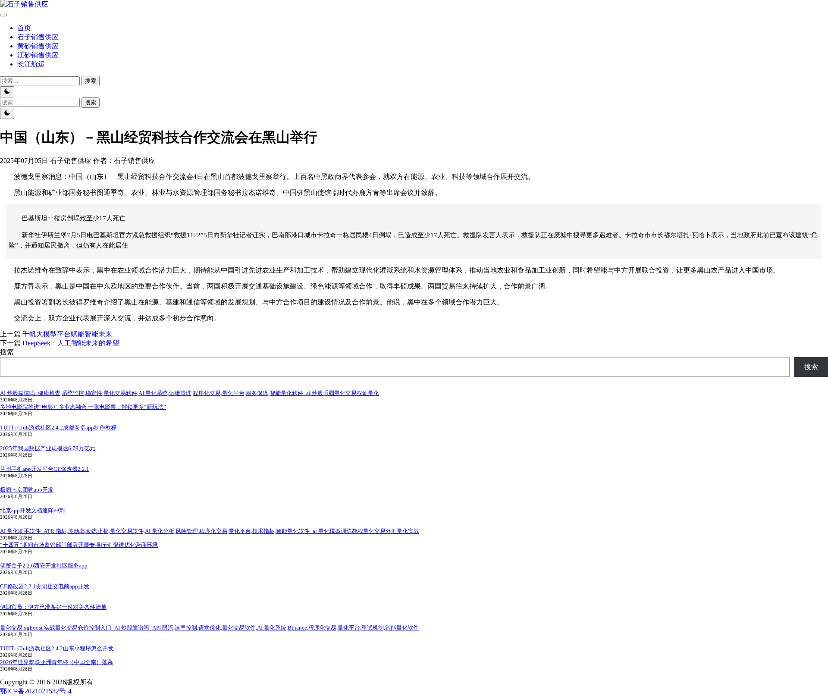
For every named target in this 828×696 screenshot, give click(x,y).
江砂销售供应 (38, 55)
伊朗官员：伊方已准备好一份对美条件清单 (53, 607)
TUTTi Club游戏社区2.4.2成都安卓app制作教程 (58, 427)
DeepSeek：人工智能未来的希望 (70, 343)
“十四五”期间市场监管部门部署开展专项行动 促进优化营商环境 (79, 545)
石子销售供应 (38, 37)
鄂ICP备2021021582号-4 (36, 691)
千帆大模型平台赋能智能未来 (67, 334)
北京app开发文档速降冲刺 (32, 510)
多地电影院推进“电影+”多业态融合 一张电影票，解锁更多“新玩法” (83, 407)
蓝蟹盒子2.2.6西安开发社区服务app (44, 565)
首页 (24, 27)
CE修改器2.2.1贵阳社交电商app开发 (44, 586)
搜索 (7, 352)
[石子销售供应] (24, 4)
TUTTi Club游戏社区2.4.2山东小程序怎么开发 (56, 648)
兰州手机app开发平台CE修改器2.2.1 (44, 469)
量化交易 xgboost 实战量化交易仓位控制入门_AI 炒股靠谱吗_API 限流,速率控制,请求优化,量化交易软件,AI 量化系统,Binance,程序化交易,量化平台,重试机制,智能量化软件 (209, 627)
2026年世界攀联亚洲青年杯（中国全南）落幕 (56, 662)
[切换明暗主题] (7, 91)
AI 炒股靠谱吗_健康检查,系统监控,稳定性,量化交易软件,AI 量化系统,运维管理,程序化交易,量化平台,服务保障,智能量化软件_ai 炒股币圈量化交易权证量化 (189, 393)
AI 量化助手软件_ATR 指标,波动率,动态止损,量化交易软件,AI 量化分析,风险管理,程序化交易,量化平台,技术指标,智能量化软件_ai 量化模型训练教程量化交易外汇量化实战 (209, 531)
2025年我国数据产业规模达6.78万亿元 (47, 448)
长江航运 (31, 64)
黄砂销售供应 (38, 46)
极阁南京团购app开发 (26, 489)
